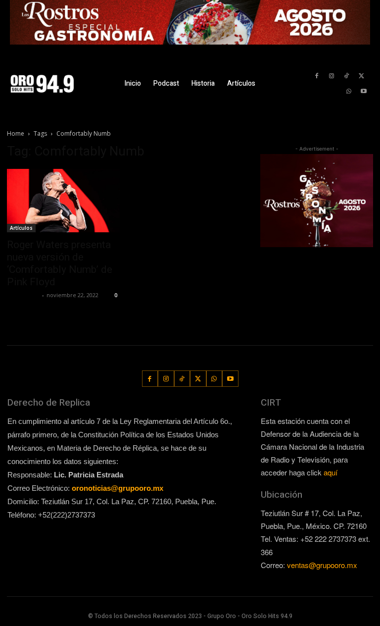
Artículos (21, 227)
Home (15, 133)
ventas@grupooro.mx (322, 565)
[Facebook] (316, 76)
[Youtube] (364, 91)
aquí (330, 472)
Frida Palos (23, 295)
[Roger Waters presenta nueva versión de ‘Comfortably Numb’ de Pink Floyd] (63, 200)
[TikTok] (346, 76)
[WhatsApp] (349, 91)
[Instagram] (331, 76)
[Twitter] (361, 76)
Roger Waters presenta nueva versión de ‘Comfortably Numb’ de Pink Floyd (59, 263)
